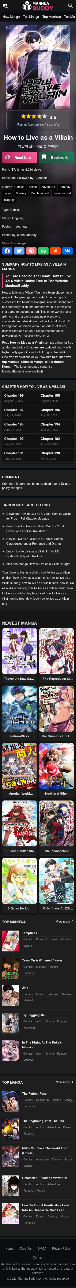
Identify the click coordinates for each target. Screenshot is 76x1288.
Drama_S (42, 939)
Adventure (48, 187)
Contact (38, 1257)
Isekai (7, 193)
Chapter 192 (50, 438)
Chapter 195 (14, 424)
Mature (27, 945)
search (70, 5)
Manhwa (66, 939)
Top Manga (31, 16)
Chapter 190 (50, 453)
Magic (69, 1159)
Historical (29, 1028)
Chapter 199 (14, 395)
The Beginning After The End (43, 1121)
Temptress (29, 933)
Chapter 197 (14, 409)
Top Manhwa (51, 16)
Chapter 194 (50, 424)
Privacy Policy (61, 1248)
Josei (54, 939)
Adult (39, 1021)
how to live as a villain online (47, 588)
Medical (28, 1000)
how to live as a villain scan (40, 583)
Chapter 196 (50, 409)
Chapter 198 (50, 395)
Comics (19, 187)
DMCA (42, 1248)
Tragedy (9, 200)
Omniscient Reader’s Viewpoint (44, 1178)
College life (43, 1100)
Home (9, 1248)
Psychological (40, 193)
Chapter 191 (14, 453)
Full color (53, 994)
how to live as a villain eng (30, 577)
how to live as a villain (24, 572)
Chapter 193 (14, 438)
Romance (29, 973)
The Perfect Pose (34, 1093)
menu (5, 5)
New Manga (11, 16)
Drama (40, 994)
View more (63, 921)
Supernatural (62, 193)
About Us (25, 1248)
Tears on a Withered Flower (42, 960)
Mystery (21, 193)
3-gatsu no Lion (19, 908)
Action (33, 187)
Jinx (25, 987)
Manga (68, 1100)
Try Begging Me (33, 1015)
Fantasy (65, 187)
